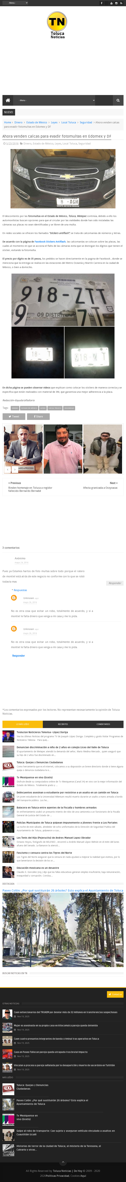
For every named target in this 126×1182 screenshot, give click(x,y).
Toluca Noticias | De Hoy (67, 1170)
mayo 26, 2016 (30, 602)
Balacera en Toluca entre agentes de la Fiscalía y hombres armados (57, 807)
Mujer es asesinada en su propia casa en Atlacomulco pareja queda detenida (56, 1025)
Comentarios (103, 724)
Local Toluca (68, 122)
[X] (106, 3)
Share (39, 416)
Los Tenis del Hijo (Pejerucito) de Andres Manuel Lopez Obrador (54, 837)
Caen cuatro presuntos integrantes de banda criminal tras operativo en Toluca (56, 1039)
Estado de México (36, 122)
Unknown (28, 598)
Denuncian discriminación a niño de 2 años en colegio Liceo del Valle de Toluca (63, 747)
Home (7, 122)
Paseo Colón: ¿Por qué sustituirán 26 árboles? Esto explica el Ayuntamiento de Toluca (62, 890)
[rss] (121, 3)
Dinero (18, 122)
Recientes (63, 724)
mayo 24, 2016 (21, 562)
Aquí (83, 1175)
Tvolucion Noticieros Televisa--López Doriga (42, 732)
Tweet (15, 416)
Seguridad (86, 122)
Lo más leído (22, 724)
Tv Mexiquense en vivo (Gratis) (35, 777)
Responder (115, 583)
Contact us (117, 994)
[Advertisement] (30, 67)
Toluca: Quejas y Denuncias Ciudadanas (40, 762)
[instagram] (116, 3)
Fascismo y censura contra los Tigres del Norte (44, 852)
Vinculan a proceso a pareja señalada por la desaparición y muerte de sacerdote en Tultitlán (64, 1065)
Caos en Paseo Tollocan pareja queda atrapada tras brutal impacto (50, 1052)
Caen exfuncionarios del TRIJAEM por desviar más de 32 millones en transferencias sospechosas (65, 1012)
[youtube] (111, 3)
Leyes (54, 122)
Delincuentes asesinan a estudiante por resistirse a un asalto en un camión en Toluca (67, 792)
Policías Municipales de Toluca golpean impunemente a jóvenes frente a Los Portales (67, 822)
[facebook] (101, 3)
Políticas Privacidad (57, 1175)
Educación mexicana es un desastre (38, 867)
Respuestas (20, 590)
